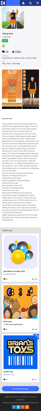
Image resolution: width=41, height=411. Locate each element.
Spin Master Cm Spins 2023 (14, 271)
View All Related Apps (20, 389)
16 (6, 279)
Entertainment (7, 58)
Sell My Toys (8, 372)
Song (4, 63)
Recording (16, 63)
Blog (7, 397)
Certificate (24, 397)
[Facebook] (14, 407)
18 (6, 51)
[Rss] (27, 407)
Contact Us (14, 397)
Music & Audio (31, 58)
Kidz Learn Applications (14, 324)
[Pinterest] (23, 407)
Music (9, 63)
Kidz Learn (7, 321)
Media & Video (19, 58)
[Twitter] (18, 407)
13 (6, 379)
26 (6, 329)
